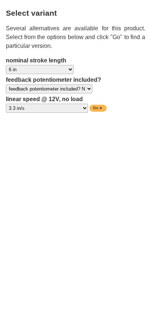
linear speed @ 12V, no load (44, 99)
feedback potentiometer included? (53, 80)
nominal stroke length (36, 60)
